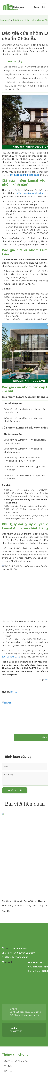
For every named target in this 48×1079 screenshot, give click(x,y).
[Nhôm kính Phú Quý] (13, 7)
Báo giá (13, 692)
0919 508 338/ (17, 175)
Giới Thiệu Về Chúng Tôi (16, 1061)
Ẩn (19, 61)
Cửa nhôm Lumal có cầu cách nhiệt (24, 82)
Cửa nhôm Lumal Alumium (30, 193)
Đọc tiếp (6, 911)
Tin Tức (8, 1066)
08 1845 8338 (32, 175)
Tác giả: (41, 679)
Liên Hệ (8, 1071)
